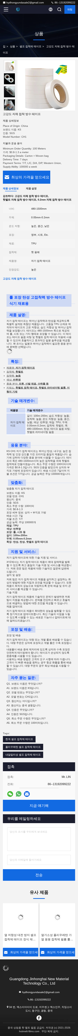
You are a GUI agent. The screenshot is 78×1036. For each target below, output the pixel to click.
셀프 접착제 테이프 (30, 46)
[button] (10, 109)
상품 (12, 46)
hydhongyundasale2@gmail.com (25, 2)
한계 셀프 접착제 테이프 (19, 739)
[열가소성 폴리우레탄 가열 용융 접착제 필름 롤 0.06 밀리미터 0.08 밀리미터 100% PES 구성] (57, 917)
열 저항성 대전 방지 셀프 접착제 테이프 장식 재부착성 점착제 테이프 (20, 937)
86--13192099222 (64, 2)
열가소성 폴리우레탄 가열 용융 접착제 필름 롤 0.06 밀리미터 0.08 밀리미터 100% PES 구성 (56, 937)
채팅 (69, 9)
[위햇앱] (18, 794)
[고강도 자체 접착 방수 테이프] (46, 85)
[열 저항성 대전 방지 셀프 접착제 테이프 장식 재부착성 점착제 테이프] (20, 917)
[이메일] (26, 794)
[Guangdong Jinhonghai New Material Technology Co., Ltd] (18, 9)
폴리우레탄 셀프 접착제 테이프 (23, 746)
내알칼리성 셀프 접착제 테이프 (23, 754)
